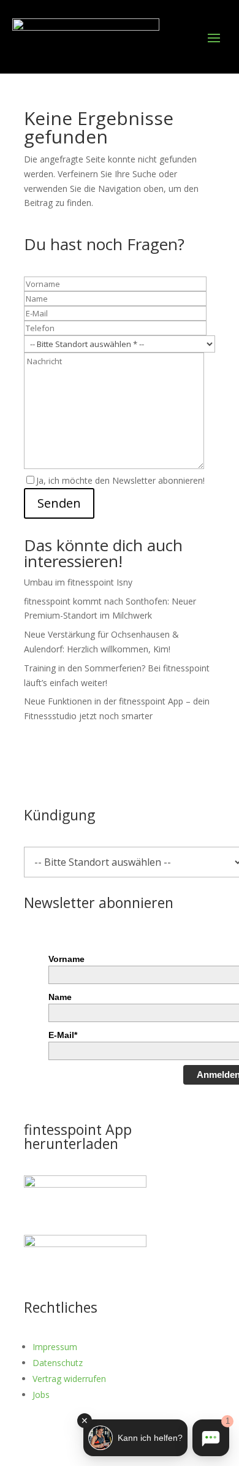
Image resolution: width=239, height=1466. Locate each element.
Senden (59, 503)
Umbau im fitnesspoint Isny (78, 582)
